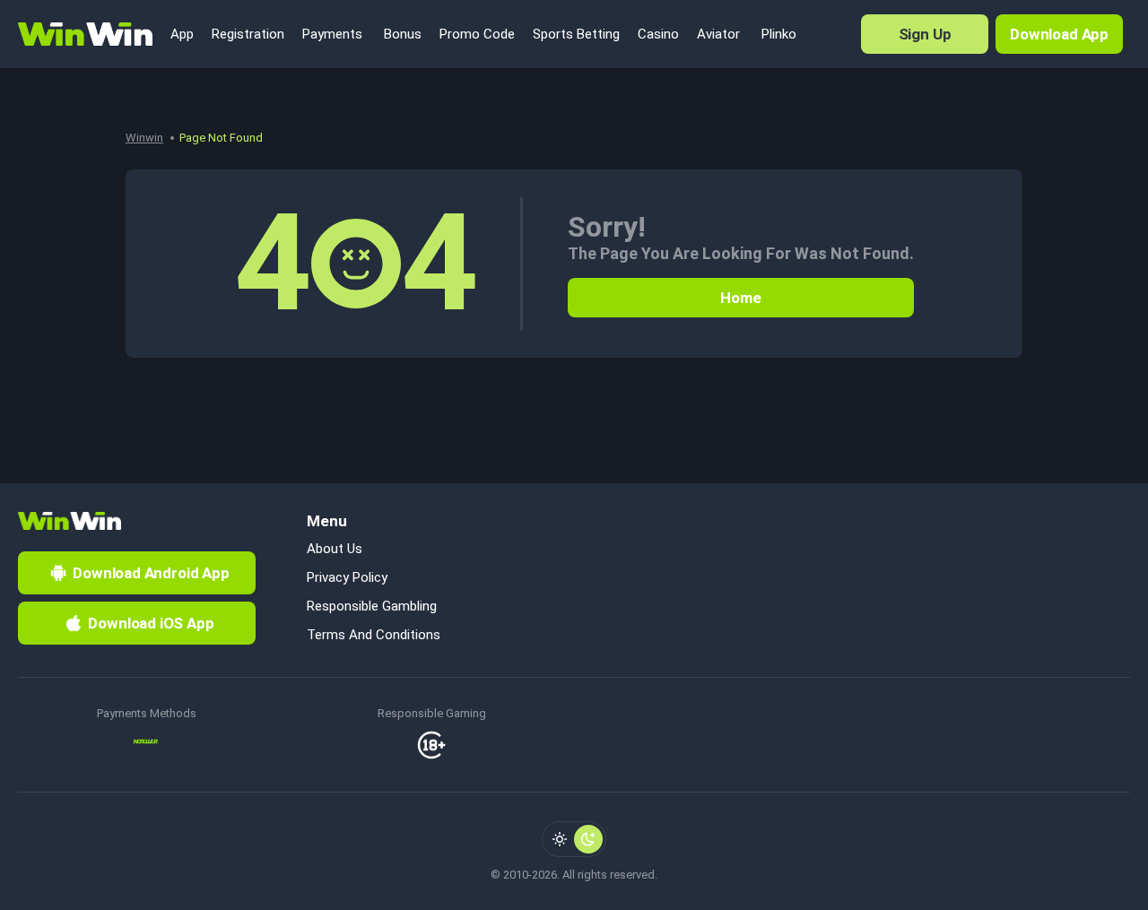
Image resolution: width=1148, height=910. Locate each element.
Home (740, 298)
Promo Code (477, 34)
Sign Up (925, 34)
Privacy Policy (347, 577)
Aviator (718, 34)
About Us (334, 549)
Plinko (777, 34)
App (182, 34)
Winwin (144, 137)
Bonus (401, 34)
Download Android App (151, 573)
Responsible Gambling (372, 606)
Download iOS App (150, 623)
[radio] (559, 839)
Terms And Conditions (373, 635)
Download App (1059, 34)
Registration (248, 34)
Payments (332, 34)
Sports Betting (576, 34)
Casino (658, 34)
